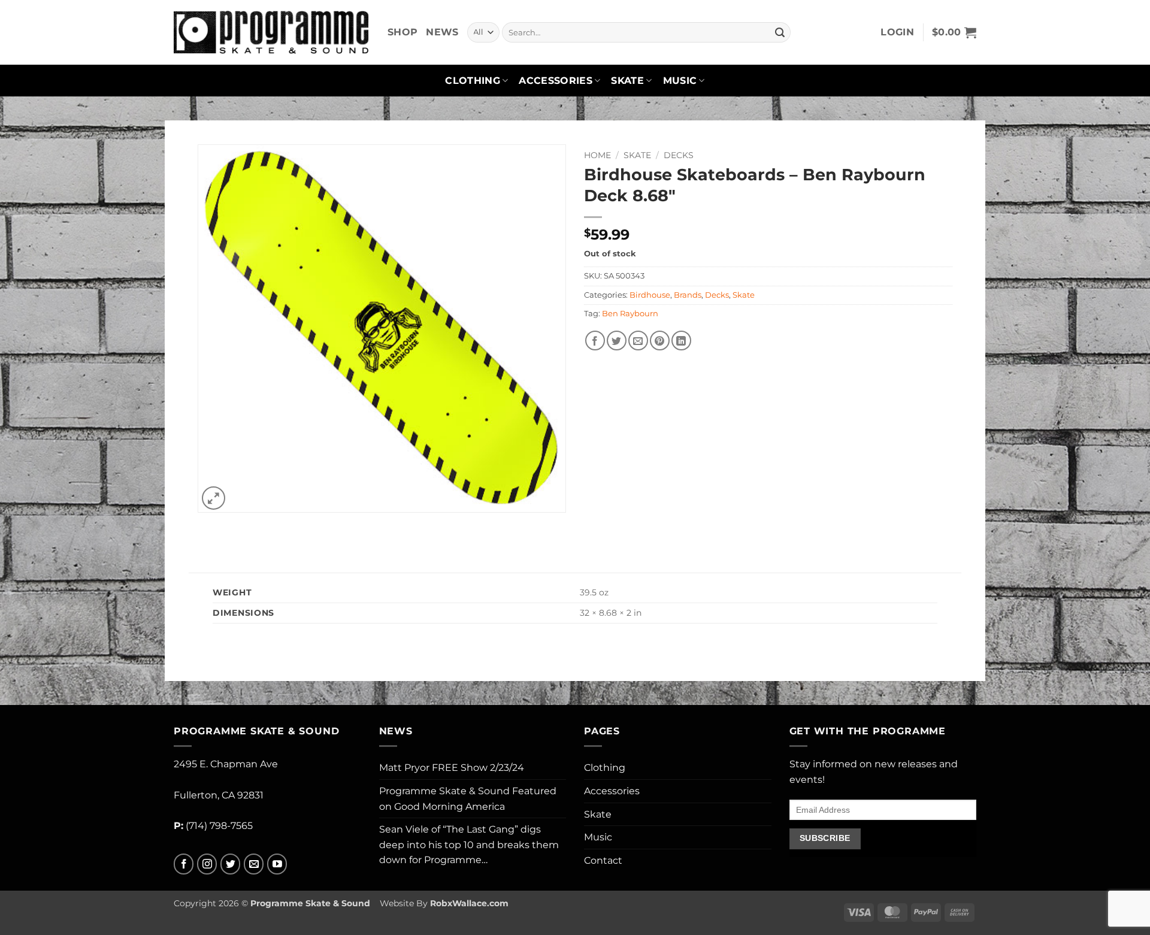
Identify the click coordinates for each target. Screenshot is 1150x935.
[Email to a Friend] (638, 340)
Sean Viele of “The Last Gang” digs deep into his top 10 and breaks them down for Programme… (469, 845)
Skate (627, 80)
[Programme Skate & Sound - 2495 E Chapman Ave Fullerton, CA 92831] (272, 32)
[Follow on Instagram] (207, 864)
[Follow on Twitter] (230, 864)
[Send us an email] (254, 864)
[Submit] (780, 32)
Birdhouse (650, 295)
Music (680, 80)
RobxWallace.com (469, 903)
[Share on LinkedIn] (681, 340)
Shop (402, 32)
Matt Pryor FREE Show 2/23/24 (451, 767)
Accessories (555, 80)
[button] (897, 32)
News (442, 32)
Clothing (472, 80)
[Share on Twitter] (617, 340)
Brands (687, 295)
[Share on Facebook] (595, 340)
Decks (679, 155)
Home (597, 155)
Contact (603, 860)
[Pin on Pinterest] (660, 340)
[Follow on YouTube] (277, 864)
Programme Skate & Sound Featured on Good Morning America (467, 798)
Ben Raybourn (630, 313)
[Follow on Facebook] (183, 864)
